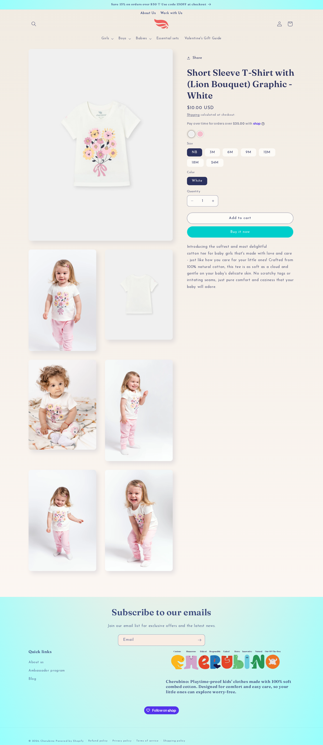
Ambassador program (47, 670)
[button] (34, 24)
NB (194, 152)
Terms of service (147, 740)
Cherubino (47, 741)
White (197, 181)
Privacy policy (122, 740)
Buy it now (240, 232)
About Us (148, 13)
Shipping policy (174, 740)
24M (215, 162)
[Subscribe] (199, 640)
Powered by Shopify (70, 741)
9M (248, 152)
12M (267, 152)
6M (230, 152)
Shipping (193, 114)
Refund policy (98, 740)
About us (36, 662)
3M (212, 152)
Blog (32, 679)
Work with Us (171, 13)
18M (195, 162)
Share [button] (197, 58)
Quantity (193, 191)
